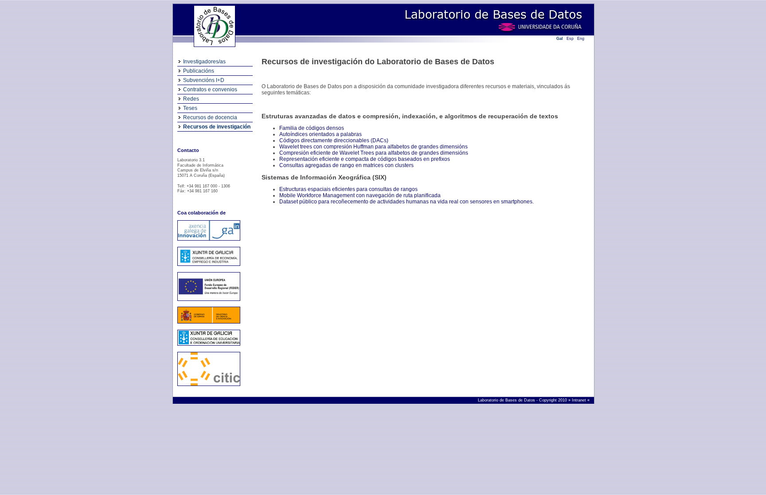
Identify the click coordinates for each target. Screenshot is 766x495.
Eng (580, 38)
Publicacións (198, 71)
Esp (570, 38)
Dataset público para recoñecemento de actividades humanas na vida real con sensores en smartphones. (406, 202)
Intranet (579, 400)
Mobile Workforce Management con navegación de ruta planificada (360, 195)
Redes (191, 99)
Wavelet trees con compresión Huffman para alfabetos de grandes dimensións (373, 147)
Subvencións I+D (203, 80)
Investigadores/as (204, 61)
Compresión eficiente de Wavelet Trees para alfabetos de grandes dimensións (373, 153)
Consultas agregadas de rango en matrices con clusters (346, 165)
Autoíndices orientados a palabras (320, 134)
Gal (559, 38)
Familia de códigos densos (311, 128)
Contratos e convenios (210, 89)
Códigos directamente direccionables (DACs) (333, 140)
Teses (190, 108)
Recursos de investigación (216, 127)
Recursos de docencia (210, 117)
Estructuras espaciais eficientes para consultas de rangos (348, 189)
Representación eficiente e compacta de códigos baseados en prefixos (364, 159)
